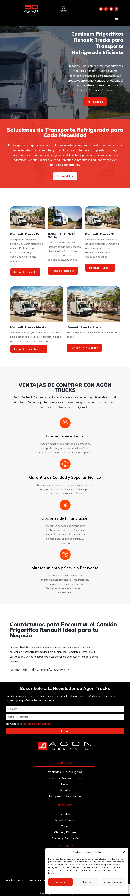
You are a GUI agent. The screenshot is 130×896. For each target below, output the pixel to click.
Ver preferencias (113, 882)
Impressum (109, 890)
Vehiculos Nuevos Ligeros (65, 772)
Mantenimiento (65, 820)
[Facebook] (101, 9)
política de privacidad (37, 724)
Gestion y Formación (65, 838)
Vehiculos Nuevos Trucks (65, 778)
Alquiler (65, 790)
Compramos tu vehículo (65, 796)
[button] (123, 852)
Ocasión (65, 784)
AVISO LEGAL (42, 880)
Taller (65, 826)
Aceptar (60, 882)
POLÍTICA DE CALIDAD (19, 880)
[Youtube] (111, 9)
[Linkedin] (116, 9)
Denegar (87, 882)
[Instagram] (106, 9)
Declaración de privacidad (90, 890)
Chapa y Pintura (65, 832)
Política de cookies (68, 890)
